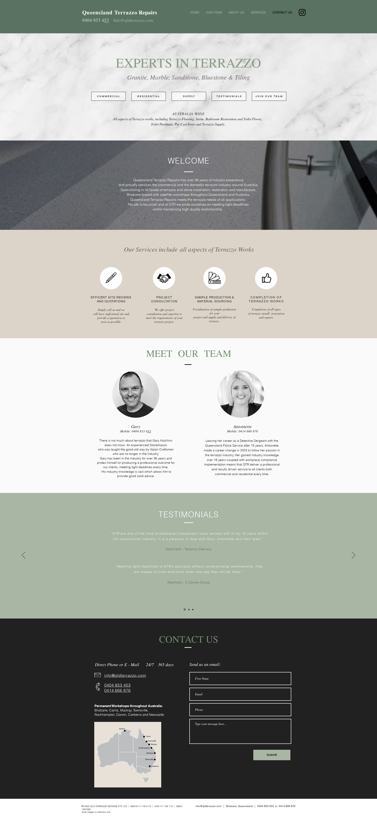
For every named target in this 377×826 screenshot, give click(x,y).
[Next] (353, 86)
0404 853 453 (265, 806)
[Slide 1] (184, 129)
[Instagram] (302, 12)
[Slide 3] (192, 129)
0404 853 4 (93, 20)
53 (106, 20)
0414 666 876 (248, 431)
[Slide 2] (188, 129)
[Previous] (24, 86)
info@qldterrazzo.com (208, 806)
